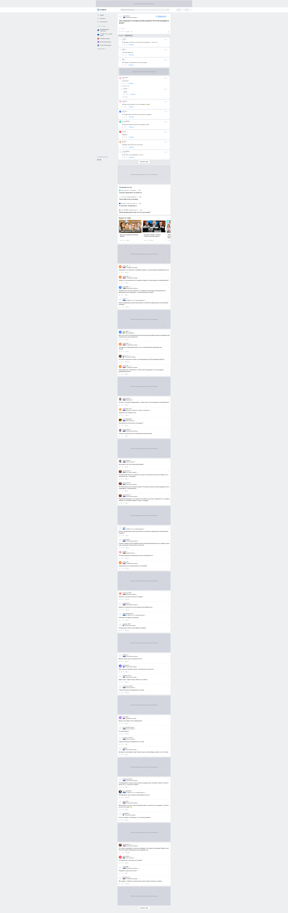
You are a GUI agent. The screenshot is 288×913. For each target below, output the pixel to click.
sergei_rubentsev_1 (125, 190)
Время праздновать (131, 196)
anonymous (123, 203)
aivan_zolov (123, 196)
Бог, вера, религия (131, 472)
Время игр (129, 400)
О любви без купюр (131, 267)
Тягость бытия (130, 687)
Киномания (133, 190)
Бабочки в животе (131, 594)
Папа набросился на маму (128, 199)
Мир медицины (129, 333)
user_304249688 (124, 210)
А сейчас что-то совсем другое (135, 300)
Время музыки (132, 210)
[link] (130, 231)
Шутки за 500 (130, 462)
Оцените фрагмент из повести (130, 193)
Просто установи (131, 203)
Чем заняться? (130, 420)
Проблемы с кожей (130, 718)
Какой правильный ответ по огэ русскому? (135, 212)
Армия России (130, 553)
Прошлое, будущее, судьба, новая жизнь (138, 410)
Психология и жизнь (131, 17)
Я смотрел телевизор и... (128, 206)
